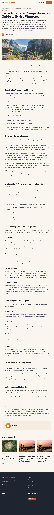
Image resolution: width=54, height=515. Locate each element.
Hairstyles (30, 489)
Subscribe (49, 2)
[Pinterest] (3, 485)
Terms (3, 504)
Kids (29, 487)
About (3, 496)
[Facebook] (5, 485)
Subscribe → (32, 498)
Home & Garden (31, 481)
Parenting (30, 479)
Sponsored (50, 510)
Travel (6, 8)
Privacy (3, 502)
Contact (3, 500)
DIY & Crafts (31, 485)
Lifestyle (30, 484)
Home (3, 8)
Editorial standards (6, 498)
